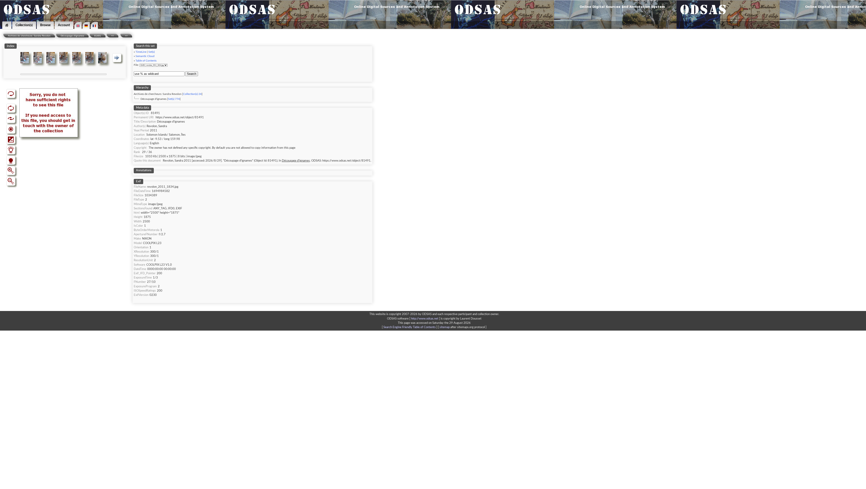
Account (64, 25)
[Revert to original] (10, 93)
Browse (45, 25)
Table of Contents (146, 60)
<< (112, 35)
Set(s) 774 (174, 99)
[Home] (7, 25)
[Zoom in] (10, 170)
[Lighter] (10, 149)
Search (191, 73)
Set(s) (151, 52)
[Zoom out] (10, 181)
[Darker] (10, 160)
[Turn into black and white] (10, 129)
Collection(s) (24, 25)
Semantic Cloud (145, 56)
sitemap (445, 327)
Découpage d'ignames (72, 35)
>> (126, 35)
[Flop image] (10, 118)
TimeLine (141, 52)
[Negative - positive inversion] (10, 139)
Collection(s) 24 (192, 94)
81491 (97, 35)
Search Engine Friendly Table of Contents (409, 327)
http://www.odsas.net (424, 318)
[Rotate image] (10, 108)
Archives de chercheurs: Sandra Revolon (29, 35)
